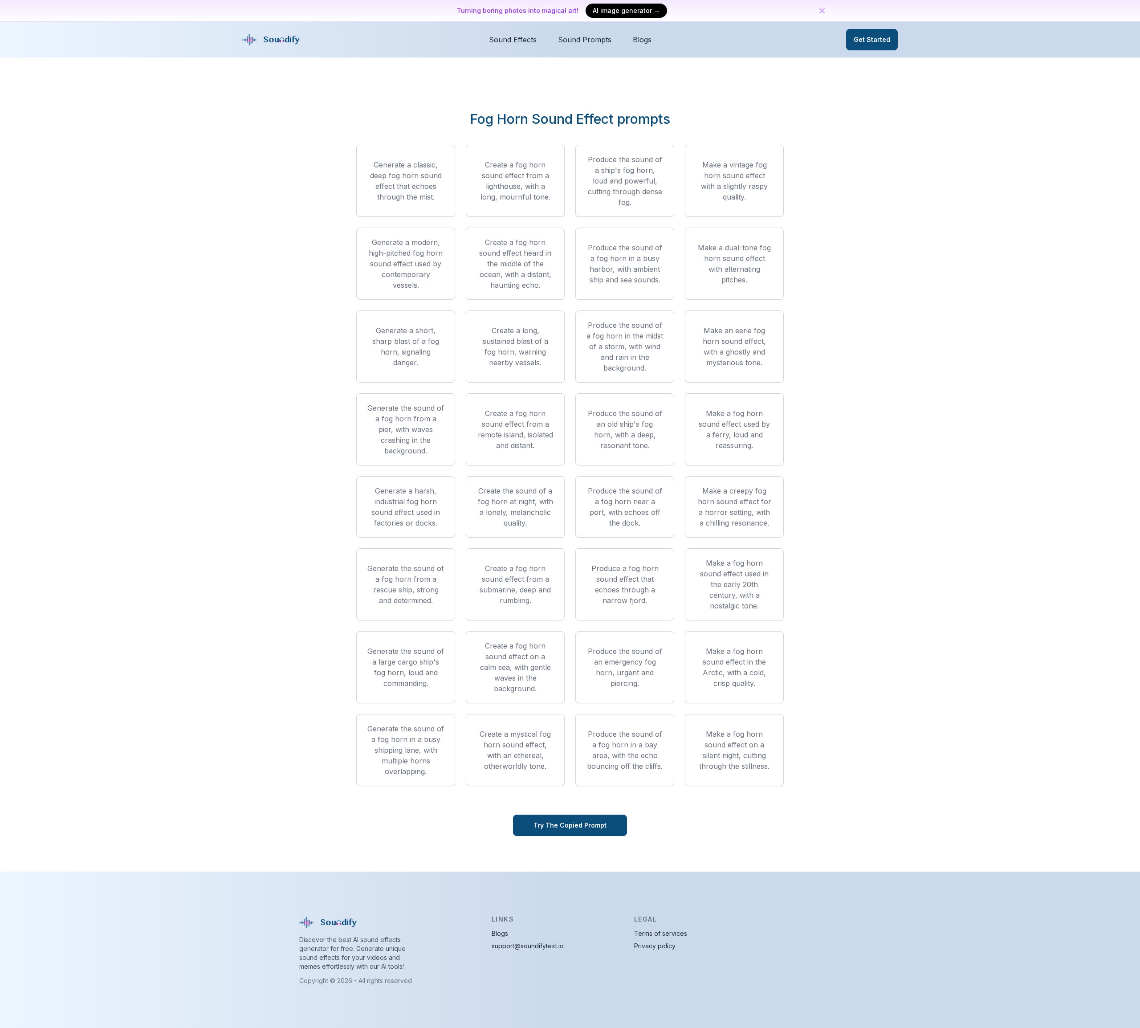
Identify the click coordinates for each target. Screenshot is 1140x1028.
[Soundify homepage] (272, 39)
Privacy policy (655, 946)
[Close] (822, 10)
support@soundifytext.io (528, 946)
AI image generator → (626, 10)
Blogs (642, 39)
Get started (872, 39)
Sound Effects (513, 39)
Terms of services (660, 933)
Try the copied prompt (570, 825)
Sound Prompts (584, 39)
